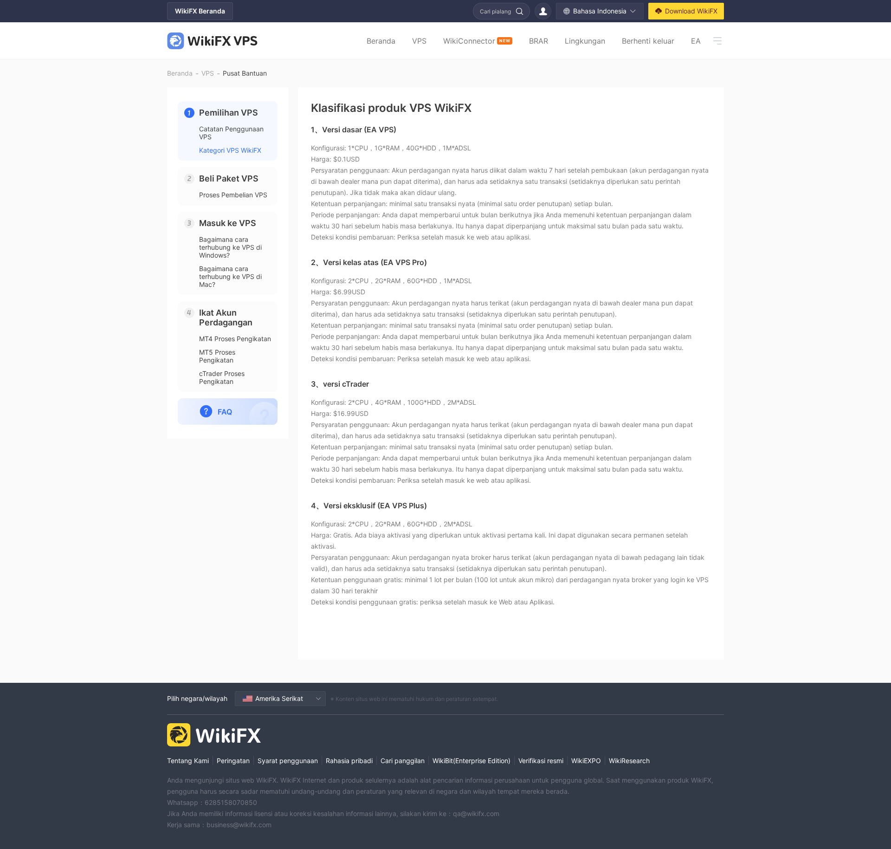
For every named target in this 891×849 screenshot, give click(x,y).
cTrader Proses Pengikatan (222, 377)
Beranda (381, 40)
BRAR (538, 40)
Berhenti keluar (648, 40)
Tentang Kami (188, 761)
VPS (419, 40)
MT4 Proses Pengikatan (235, 339)
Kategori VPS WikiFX (230, 150)
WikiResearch (629, 761)
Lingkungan (585, 40)
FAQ (225, 411)
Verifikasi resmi (540, 761)
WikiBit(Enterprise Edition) (471, 761)
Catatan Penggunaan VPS (231, 133)
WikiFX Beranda (200, 11)
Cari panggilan (403, 761)
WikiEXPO (586, 761)
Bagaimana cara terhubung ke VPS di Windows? (230, 247)
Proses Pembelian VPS (233, 195)
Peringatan (233, 761)
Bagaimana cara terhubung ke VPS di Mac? (230, 276)
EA (696, 40)
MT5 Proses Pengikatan (217, 356)
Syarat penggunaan (288, 761)
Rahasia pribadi (349, 761)
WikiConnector (476, 40)
